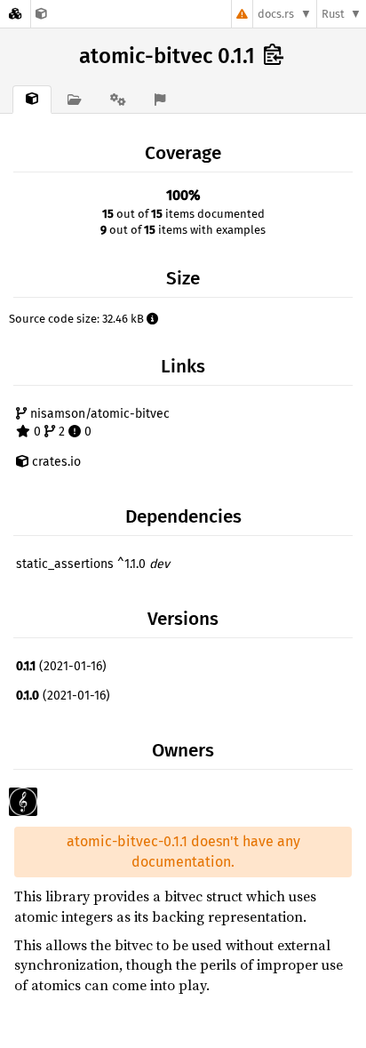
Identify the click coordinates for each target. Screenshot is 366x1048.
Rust (333, 13)
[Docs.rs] (15, 14)
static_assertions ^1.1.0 (93, 564)
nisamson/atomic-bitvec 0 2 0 (98, 422)
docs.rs (276, 13)
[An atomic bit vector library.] (41, 14)
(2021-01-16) (61, 666)
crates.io (54, 461)
